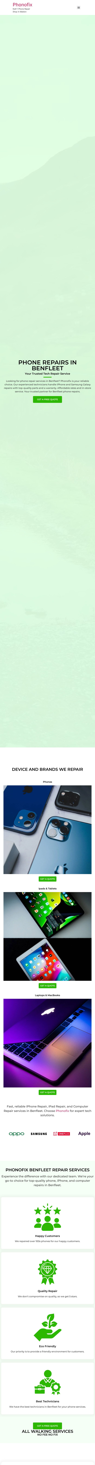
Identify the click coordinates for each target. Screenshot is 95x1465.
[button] (79, 7)
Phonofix (22, 4)
